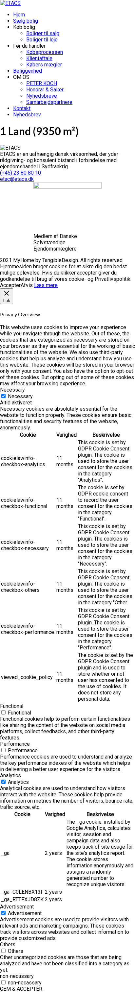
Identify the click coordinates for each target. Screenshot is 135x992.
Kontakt (21, 108)
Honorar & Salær (45, 89)
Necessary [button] (12, 390)
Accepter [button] (10, 285)
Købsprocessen (44, 52)
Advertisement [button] (17, 907)
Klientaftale (39, 58)
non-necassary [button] (17, 976)
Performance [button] (15, 744)
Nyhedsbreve (41, 96)
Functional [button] (11, 706)
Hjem (19, 15)
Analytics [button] (10, 775)
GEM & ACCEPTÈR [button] (21, 989)
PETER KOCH (41, 83)
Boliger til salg (42, 33)
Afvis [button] (27, 285)
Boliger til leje (42, 39)
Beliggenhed (27, 71)
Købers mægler (44, 64)
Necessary (20, 396)
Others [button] (7, 944)
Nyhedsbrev (27, 114)
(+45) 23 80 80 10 (20, 173)
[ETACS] (10, 3)
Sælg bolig (25, 21)
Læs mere (46, 285)
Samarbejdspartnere (49, 102)
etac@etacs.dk (17, 179)
